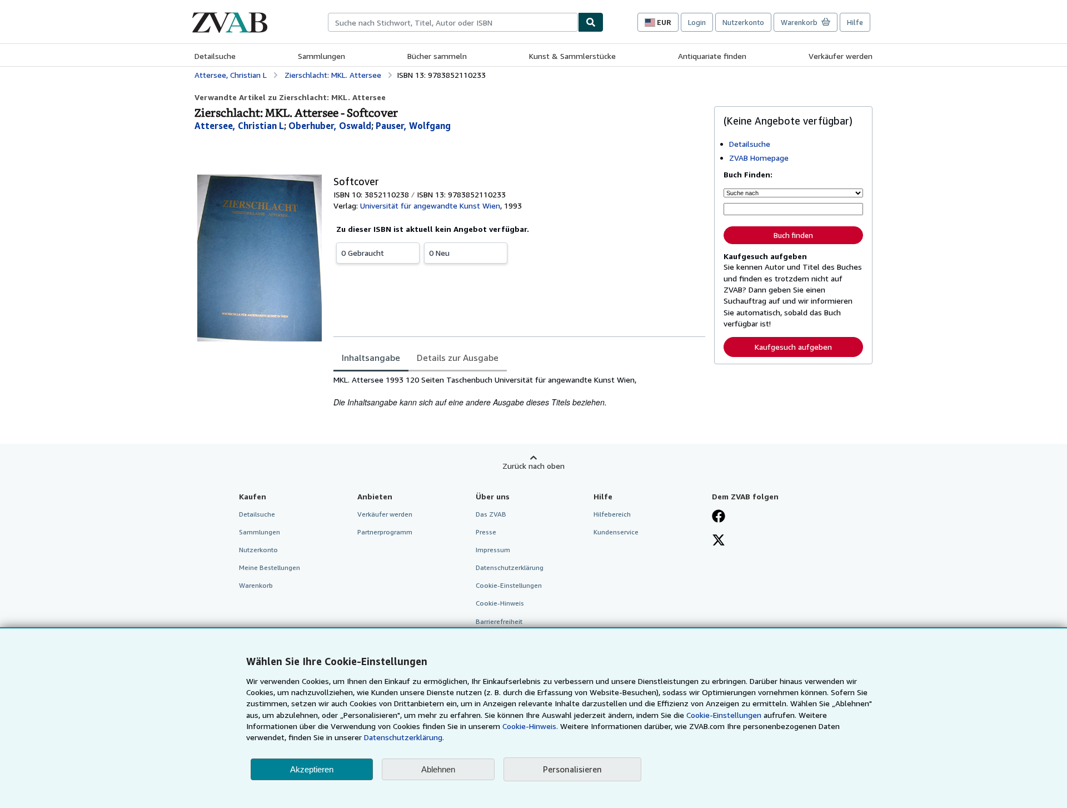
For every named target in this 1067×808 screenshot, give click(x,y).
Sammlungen (321, 56)
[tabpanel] (519, 391)
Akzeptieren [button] (311, 769)
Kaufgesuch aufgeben (793, 346)
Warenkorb (256, 585)
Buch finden (793, 235)
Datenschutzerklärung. (404, 737)
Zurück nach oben (533, 465)
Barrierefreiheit (499, 621)
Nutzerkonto (743, 22)
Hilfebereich (612, 514)
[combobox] (453, 22)
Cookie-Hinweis (500, 603)
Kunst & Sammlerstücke (572, 56)
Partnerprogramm (384, 532)
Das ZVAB (491, 514)
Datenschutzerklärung (510, 567)
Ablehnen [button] (438, 769)
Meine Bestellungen (269, 567)
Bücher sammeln (437, 56)
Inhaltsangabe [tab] (371, 357)
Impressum (493, 550)
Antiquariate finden (712, 56)
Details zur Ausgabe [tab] (457, 357)
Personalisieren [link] (572, 769)
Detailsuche (215, 56)
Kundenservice (616, 532)
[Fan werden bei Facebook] (718, 517)
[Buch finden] (591, 22)
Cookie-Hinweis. (530, 726)
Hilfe (855, 22)
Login (697, 22)
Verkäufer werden (840, 56)
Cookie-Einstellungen (723, 715)
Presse (486, 532)
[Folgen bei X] (718, 541)
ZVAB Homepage (759, 157)
